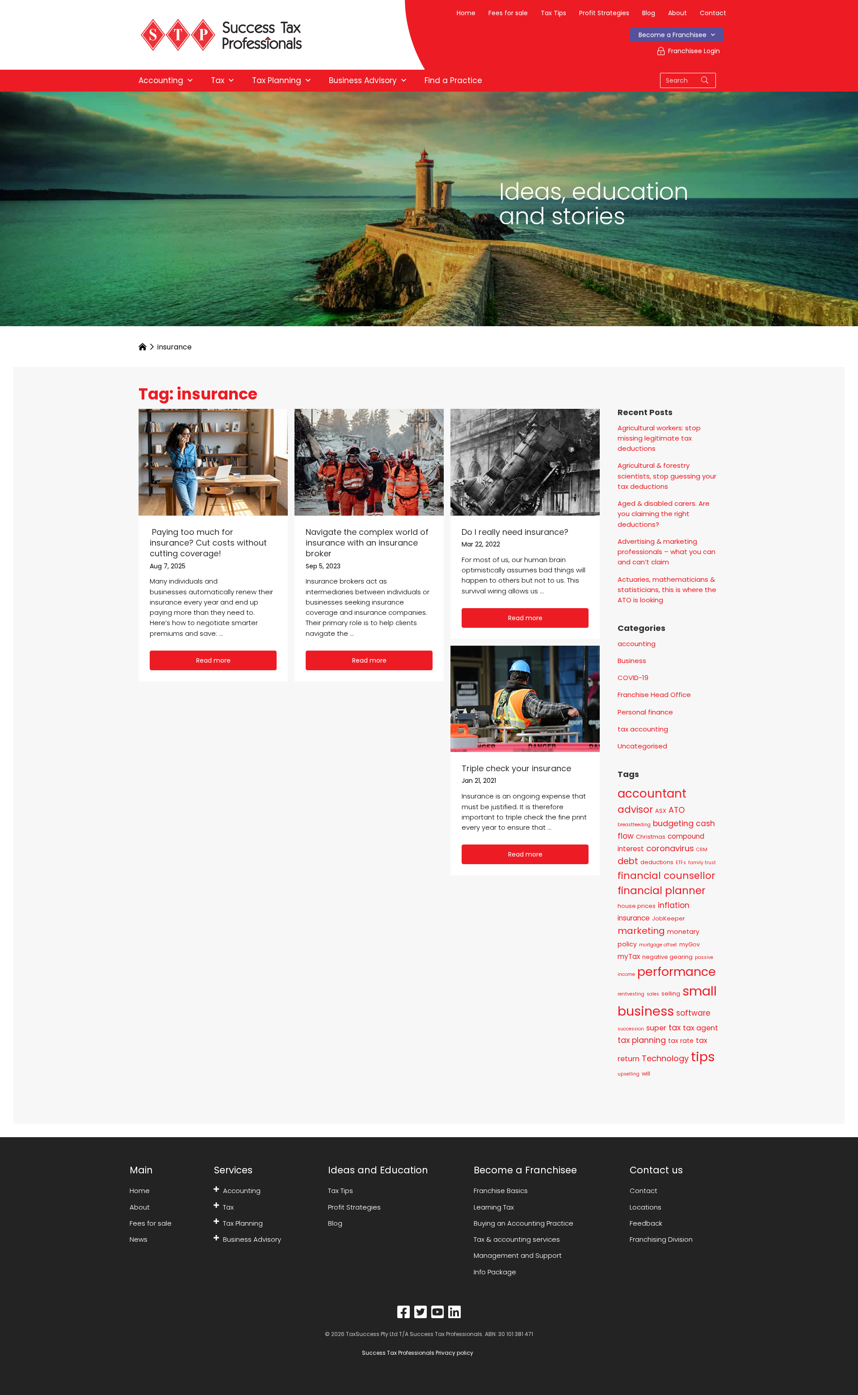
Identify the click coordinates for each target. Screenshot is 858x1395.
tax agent (700, 1028)
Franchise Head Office (654, 694)
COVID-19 (633, 677)
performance (676, 971)
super (656, 1028)
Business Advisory (252, 1239)
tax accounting (643, 729)
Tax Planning (243, 1223)
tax (675, 1027)
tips (703, 1056)
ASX (660, 811)
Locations (645, 1207)
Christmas (650, 836)
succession (631, 1028)
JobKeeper (668, 918)
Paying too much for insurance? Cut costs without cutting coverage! (208, 542)
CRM (701, 849)
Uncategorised (642, 746)
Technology (665, 1058)
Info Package (495, 1272)
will (646, 1073)
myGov (689, 944)
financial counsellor (666, 875)
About (677, 12)
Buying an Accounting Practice (523, 1223)
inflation (674, 905)
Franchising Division (661, 1239)
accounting (637, 643)
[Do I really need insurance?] (525, 461)
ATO (677, 809)
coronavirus (670, 848)
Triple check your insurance (516, 768)
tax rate (681, 1040)
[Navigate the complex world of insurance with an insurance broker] (369, 461)
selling (670, 993)
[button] (213, 660)
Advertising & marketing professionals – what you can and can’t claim (666, 552)
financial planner (662, 890)
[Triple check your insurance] (525, 698)
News (138, 1239)
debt (628, 861)
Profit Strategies (604, 12)
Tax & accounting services (517, 1239)
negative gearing (667, 957)
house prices (637, 906)
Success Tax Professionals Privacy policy (417, 1353)
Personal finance (645, 712)
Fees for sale (508, 12)
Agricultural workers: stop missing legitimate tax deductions (659, 438)
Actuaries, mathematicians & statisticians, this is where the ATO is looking (667, 590)
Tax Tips (553, 12)
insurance (634, 918)
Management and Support (518, 1255)
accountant (652, 794)
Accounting (242, 1190)
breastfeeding (634, 824)
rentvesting (631, 994)
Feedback (646, 1223)
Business (632, 660)
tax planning (642, 1040)
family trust (702, 862)
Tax (228, 1207)
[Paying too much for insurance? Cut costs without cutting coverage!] (213, 461)
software (693, 1013)
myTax (629, 956)
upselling (628, 1074)
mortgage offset (658, 944)
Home (466, 12)
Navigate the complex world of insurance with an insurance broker (367, 542)
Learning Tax (494, 1207)
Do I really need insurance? (515, 532)
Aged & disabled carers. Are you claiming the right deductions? (664, 514)
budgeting (673, 823)
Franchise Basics (501, 1190)
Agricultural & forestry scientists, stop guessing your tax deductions (667, 476)
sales (653, 994)
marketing (641, 930)
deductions (656, 862)
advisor (635, 809)
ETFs (681, 862)
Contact (713, 12)
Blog (648, 12)
